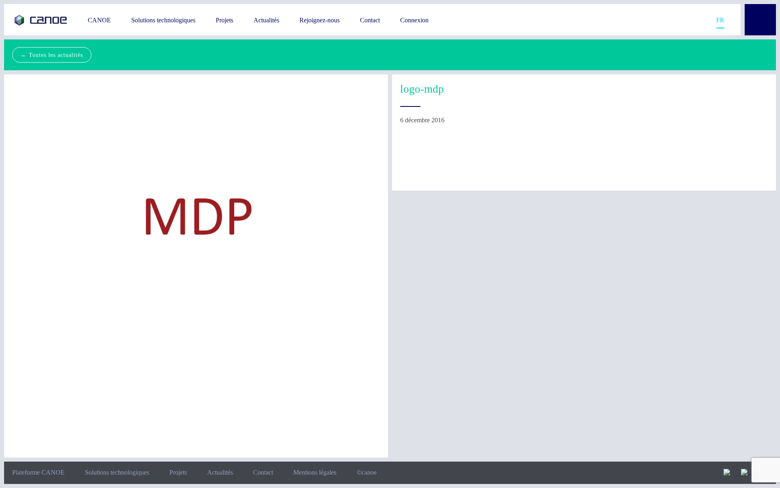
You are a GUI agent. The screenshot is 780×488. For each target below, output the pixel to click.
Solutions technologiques (163, 20)
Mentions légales (314, 472)
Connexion (414, 20)
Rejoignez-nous (319, 20)
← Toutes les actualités (52, 55)
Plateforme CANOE (38, 472)
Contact (370, 20)
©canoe (367, 472)
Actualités (266, 20)
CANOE (99, 20)
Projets (224, 20)
